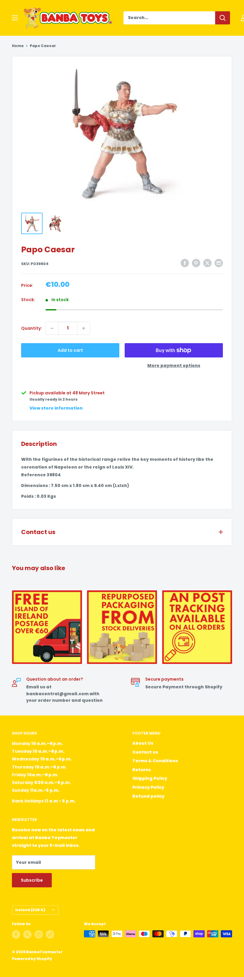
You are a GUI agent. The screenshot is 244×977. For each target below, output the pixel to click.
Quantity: (31, 328)
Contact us (145, 752)
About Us (142, 743)
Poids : (28, 496)
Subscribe (32, 880)
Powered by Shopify (32, 958)
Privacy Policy (148, 787)
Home (18, 45)
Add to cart (70, 350)
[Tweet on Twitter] (207, 263)
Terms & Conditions (155, 761)
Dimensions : (35, 485)
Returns (141, 770)
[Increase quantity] (83, 328)
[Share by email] (219, 263)
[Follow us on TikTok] (50, 934)
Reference (33, 475)
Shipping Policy (149, 778)
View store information (56, 408)
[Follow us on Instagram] (39, 934)
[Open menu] (15, 17)
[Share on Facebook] (185, 263)
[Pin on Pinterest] (196, 263)
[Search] (222, 17)
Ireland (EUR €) (30, 910)
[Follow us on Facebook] (16, 934)
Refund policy (148, 796)
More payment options (173, 365)
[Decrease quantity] (52, 328)
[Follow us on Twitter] (27, 934)
